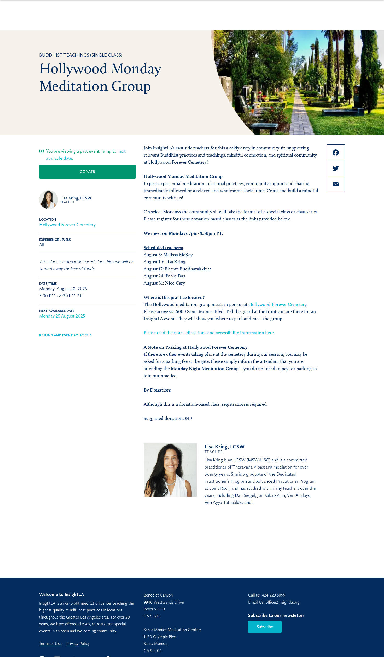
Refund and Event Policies (63, 335)
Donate (87, 171)
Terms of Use (50, 644)
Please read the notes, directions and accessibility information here (209, 333)
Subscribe (265, 626)
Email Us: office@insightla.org (273, 602)
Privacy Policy (78, 644)
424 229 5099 (273, 595)
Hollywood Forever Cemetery (67, 224)
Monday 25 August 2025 (62, 316)
